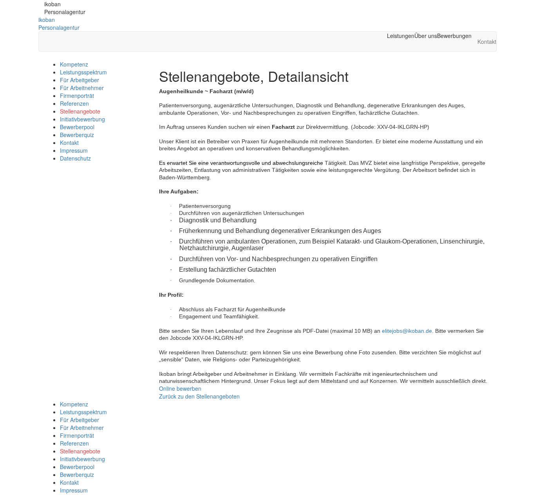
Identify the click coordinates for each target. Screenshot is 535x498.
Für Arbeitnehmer (82, 88)
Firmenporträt (77, 95)
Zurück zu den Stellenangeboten (199, 396)
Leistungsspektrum (83, 72)
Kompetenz (74, 64)
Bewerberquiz (77, 135)
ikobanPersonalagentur (59, 23)
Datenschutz (75, 158)
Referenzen (74, 103)
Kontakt (69, 142)
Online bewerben (180, 388)
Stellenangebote (80, 111)
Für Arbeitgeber (79, 80)
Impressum (74, 150)
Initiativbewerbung (82, 119)
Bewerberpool (77, 127)
